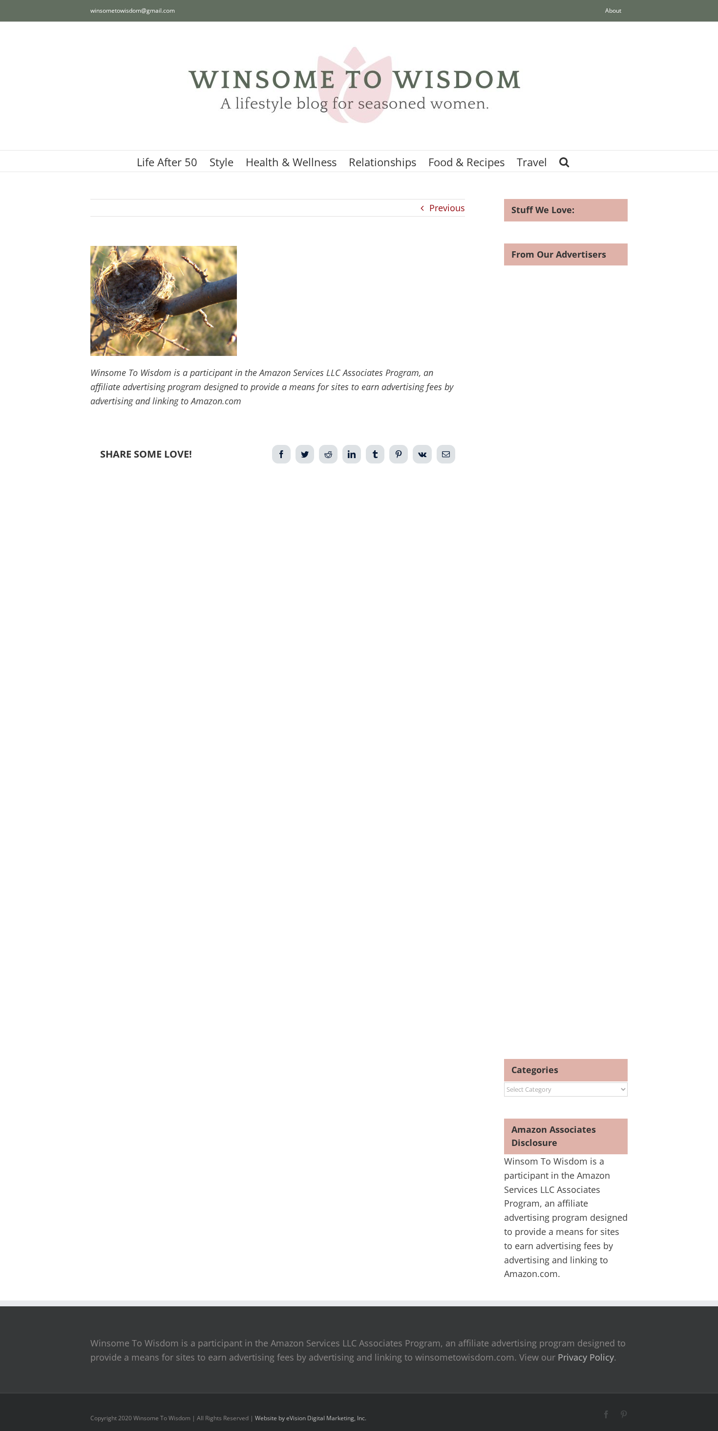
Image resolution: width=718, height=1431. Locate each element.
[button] (564, 161)
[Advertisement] (277, 571)
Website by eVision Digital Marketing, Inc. (310, 1418)
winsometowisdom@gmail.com (132, 10)
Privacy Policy (586, 1357)
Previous (447, 208)
